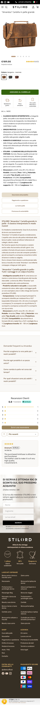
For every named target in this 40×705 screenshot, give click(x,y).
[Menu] (2, 7)
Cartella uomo (7, 612)
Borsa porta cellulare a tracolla (10, 618)
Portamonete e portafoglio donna (8, 588)
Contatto (5, 656)
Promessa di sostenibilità (29, 640)
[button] (30, 62)
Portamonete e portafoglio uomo (27, 597)
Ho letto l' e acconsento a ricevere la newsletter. (17, 527)
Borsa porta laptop (27, 606)
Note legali (24, 650)
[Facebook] (2, 2)
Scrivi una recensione (20, 427)
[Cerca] (7, 7)
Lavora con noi (26, 636)
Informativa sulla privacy (20, 526)
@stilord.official (7, 670)
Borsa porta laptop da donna (28, 582)
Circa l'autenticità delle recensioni (17, 702)
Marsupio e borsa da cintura (9, 597)
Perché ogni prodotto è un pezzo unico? (17, 361)
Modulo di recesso (8, 646)
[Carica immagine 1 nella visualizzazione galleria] (20, 34)
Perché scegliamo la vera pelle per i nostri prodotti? (18, 352)
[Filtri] (4, 434)
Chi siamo (24, 633)
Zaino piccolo (25, 623)
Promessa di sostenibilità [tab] (20, 211)
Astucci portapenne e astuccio (28, 588)
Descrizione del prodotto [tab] (20, 195)
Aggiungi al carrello (20, 92)
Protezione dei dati (27, 643)
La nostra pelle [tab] (20, 206)
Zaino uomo (25, 575)
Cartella (23, 602)
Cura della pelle (7, 633)
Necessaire (6, 581)
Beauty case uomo (8, 623)
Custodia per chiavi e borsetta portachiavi (28, 618)
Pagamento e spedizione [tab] (20, 200)
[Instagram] (5, 2)
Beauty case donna (8, 602)
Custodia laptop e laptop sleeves (29, 613)
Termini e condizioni (27, 646)
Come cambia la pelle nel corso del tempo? (18, 370)
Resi (3, 653)
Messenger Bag (7, 593)
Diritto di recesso (8, 643)
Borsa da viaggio (26, 593)
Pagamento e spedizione (10, 640)
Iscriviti (18, 523)
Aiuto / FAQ (6, 650)
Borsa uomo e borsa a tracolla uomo (9, 576)
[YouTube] (8, 2)
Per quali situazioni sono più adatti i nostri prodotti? (18, 380)
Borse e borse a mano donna (9, 607)
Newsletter (6, 636)
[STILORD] (20, 7)
